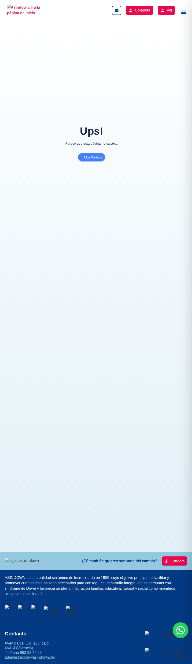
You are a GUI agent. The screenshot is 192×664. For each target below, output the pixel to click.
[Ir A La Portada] (25, 10)
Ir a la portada (92, 157)
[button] (183, 12)
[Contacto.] (116, 10)
